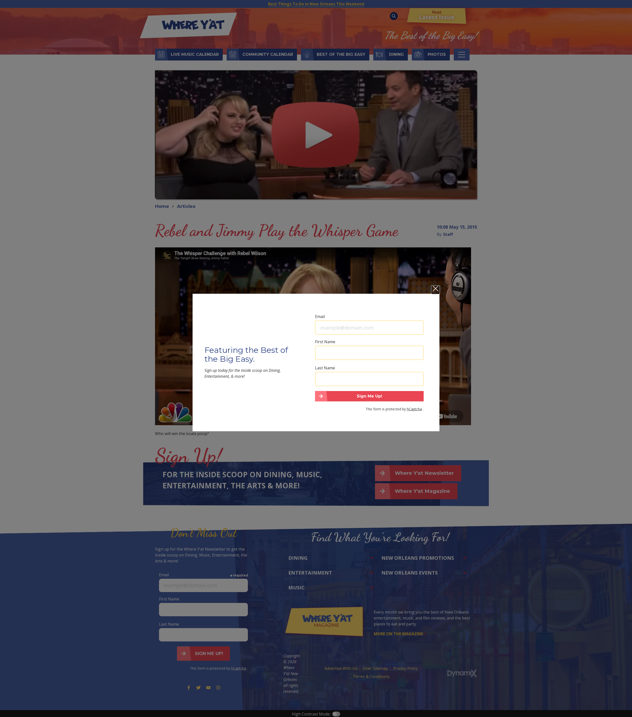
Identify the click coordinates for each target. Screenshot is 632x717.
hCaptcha (414, 408)
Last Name (325, 368)
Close (435, 290)
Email (320, 316)
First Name (325, 341)
